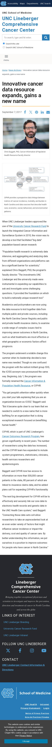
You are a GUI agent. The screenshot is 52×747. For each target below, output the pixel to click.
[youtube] (44, 650)
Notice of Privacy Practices (37, 713)
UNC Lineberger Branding (16, 622)
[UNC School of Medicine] (26, 693)
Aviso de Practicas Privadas (37, 717)
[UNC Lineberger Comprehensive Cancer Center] (26, 578)
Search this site (12, 43)
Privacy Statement (30, 708)
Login (46, 708)
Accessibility (13, 3)
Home (4, 70)
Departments (32, 3)
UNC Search (45, 3)
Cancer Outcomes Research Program (20, 436)
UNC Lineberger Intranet (16, 635)
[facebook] (20, 650)
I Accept (26, 741)
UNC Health (31, 704)
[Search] (46, 37)
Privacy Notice (25, 736)
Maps (22, 3)
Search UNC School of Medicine (19, 47)
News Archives (15, 70)
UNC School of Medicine (17, 12)
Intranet (44, 704)
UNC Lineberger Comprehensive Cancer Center (20, 24)
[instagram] (32, 650)
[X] (8, 650)
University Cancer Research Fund (29, 226)
